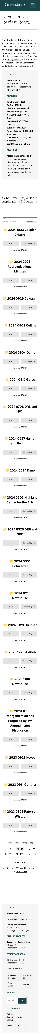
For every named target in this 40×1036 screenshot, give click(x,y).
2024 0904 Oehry (22, 352)
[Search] (22, 1001)
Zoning (10, 1020)
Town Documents (14, 1017)
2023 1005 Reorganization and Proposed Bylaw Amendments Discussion (20, 720)
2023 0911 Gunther (22, 784)
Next (24, 843)
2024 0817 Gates (22, 379)
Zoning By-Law (13, 59)
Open (11, 243)
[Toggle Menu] (32, 5)
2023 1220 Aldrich (22, 652)
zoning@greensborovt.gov (19, 87)
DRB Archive (21, 871)
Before (17, 843)
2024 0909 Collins (22, 325)
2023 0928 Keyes (22, 757)
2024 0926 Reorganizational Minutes (20, 266)
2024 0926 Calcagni (22, 298)
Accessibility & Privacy (16, 1025)
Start (10, 843)
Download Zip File (29, 243)
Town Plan (33, 56)
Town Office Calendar (17, 169)
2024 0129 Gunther (22, 625)
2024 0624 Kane (22, 470)
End (30, 843)
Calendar (11, 1014)
